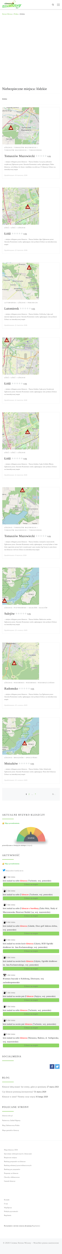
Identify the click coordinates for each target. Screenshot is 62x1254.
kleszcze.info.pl (7, 1115)
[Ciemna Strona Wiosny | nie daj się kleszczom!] (11, 4)
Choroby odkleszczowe (12, 1177)
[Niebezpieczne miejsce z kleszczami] (20, 126)
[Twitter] (57, 1066)
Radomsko (19, 688)
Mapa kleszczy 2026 (11, 1150)
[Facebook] (52, 1066)
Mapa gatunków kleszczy (10, 1130)
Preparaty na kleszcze (11, 1173)
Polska (16, 14)
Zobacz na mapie (31, 884)
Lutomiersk (19, 308)
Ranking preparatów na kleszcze (15, 1161)
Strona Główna (7, 14)
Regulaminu (36, 1226)
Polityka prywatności (11, 1211)
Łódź (15, 233)
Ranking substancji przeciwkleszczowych (17, 1165)
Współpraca (8, 1207)
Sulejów (17, 613)
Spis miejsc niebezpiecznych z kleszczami (18, 1154)
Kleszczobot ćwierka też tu (14, 871)
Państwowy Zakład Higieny (11, 1120)
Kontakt (6, 1200)
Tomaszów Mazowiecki (27, 156)
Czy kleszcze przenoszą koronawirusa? (17, 1092)
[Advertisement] (31, 50)
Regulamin (7, 1215)
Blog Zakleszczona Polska (10, 1125)
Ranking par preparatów (12, 1169)
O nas (6, 1204)
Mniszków (19, 763)
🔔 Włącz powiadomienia (10, 823)
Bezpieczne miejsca (10, 1157)
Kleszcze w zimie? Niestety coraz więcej (18, 1097)
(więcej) (29, 845)
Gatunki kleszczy (9, 1181)
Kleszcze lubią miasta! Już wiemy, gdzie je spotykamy (24, 1087)
